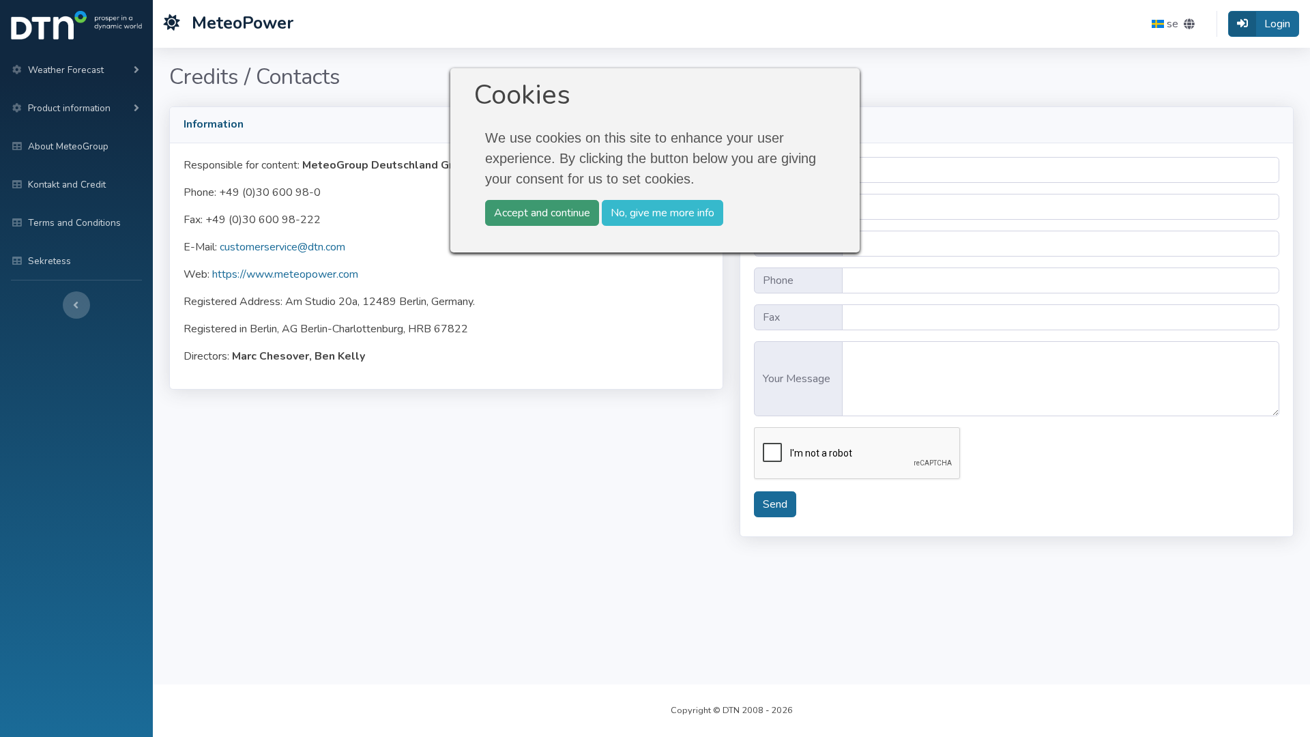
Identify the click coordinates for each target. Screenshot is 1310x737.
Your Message (796, 378)
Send (775, 504)
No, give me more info (662, 212)
